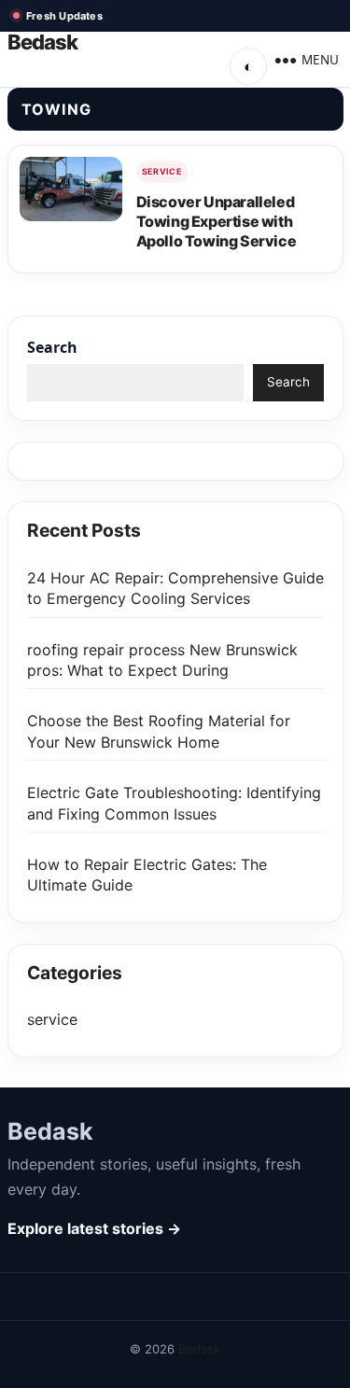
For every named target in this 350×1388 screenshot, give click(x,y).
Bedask (42, 42)
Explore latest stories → (94, 1228)
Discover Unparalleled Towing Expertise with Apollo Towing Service (216, 221)
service (162, 171)
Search (52, 347)
